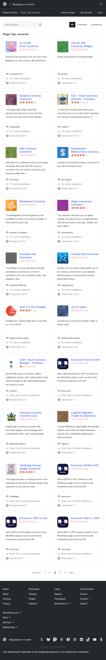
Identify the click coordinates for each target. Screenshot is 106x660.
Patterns (33, 603)
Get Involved (86, 589)
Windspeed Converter (32, 201)
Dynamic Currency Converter (30, 97)
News (6, 594)
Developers (60, 598)
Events (83, 594)
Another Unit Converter (85, 254)
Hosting (7, 598)
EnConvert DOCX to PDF (85, 359)
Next (71, 572)
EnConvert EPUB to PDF (85, 465)
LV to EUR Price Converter (28, 44)
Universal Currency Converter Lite (30, 414)
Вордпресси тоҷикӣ (20, 639)
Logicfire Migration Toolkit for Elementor (83, 414)
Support (58, 594)
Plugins (32, 598)
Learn (57, 589)
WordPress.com (12, 612)
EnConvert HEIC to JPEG (85, 518)
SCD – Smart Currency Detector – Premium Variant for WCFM (84, 97)
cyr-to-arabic (79, 307)
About (6, 589)
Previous (37, 572)
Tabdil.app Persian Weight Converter (30, 467)
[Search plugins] (40, 24)
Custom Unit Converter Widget (81, 44)
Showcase (34, 589)
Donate (85, 598)
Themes (33, 594)
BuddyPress (10, 627)
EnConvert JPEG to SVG (33, 518)
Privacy (6, 603)
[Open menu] (101, 4)
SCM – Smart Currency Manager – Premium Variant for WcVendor (32, 361)
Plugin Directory (10, 12)
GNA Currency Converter (27, 150)
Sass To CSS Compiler (32, 307)
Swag (84, 603)
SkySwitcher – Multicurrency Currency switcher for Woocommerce (84, 150)
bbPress (8, 622)
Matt (6, 617)
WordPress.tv (62, 603)
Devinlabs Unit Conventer (27, 256)
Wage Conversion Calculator (81, 203)
